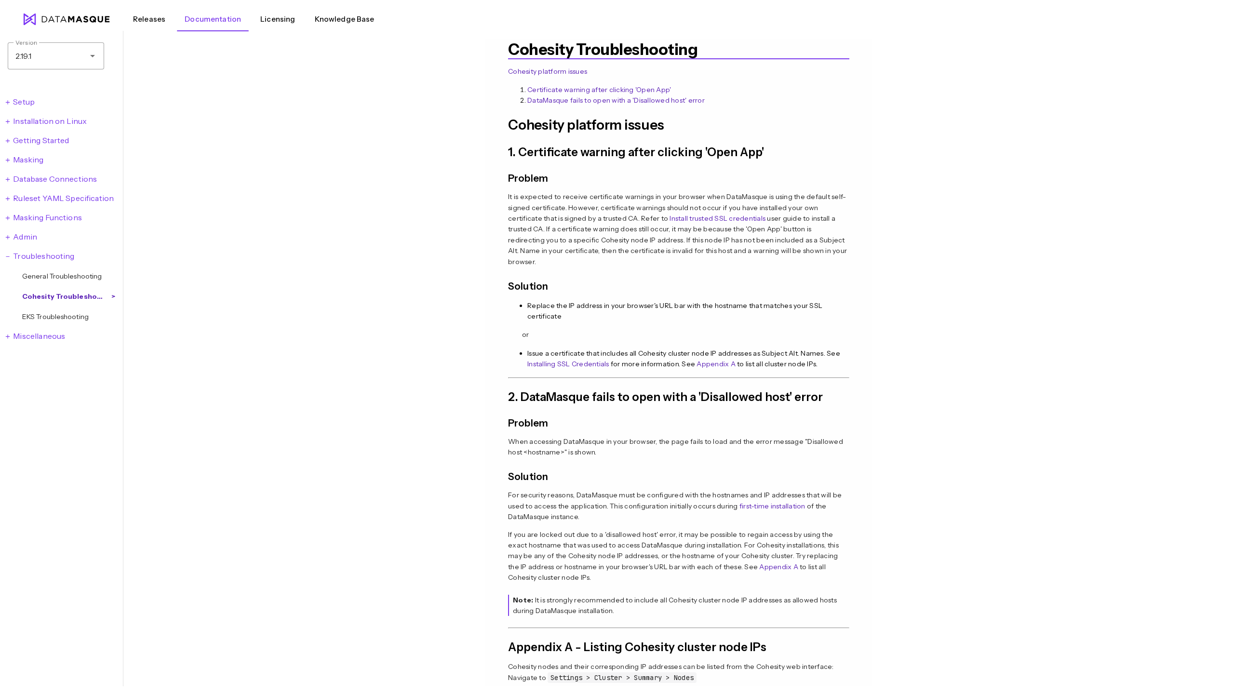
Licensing (277, 19)
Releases (149, 19)
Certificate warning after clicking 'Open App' (599, 89)
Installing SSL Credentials (568, 364)
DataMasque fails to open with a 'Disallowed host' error (616, 100)
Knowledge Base (345, 19)
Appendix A (716, 364)
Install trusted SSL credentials (717, 218)
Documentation (213, 19)
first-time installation (772, 506)
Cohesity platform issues (547, 71)
